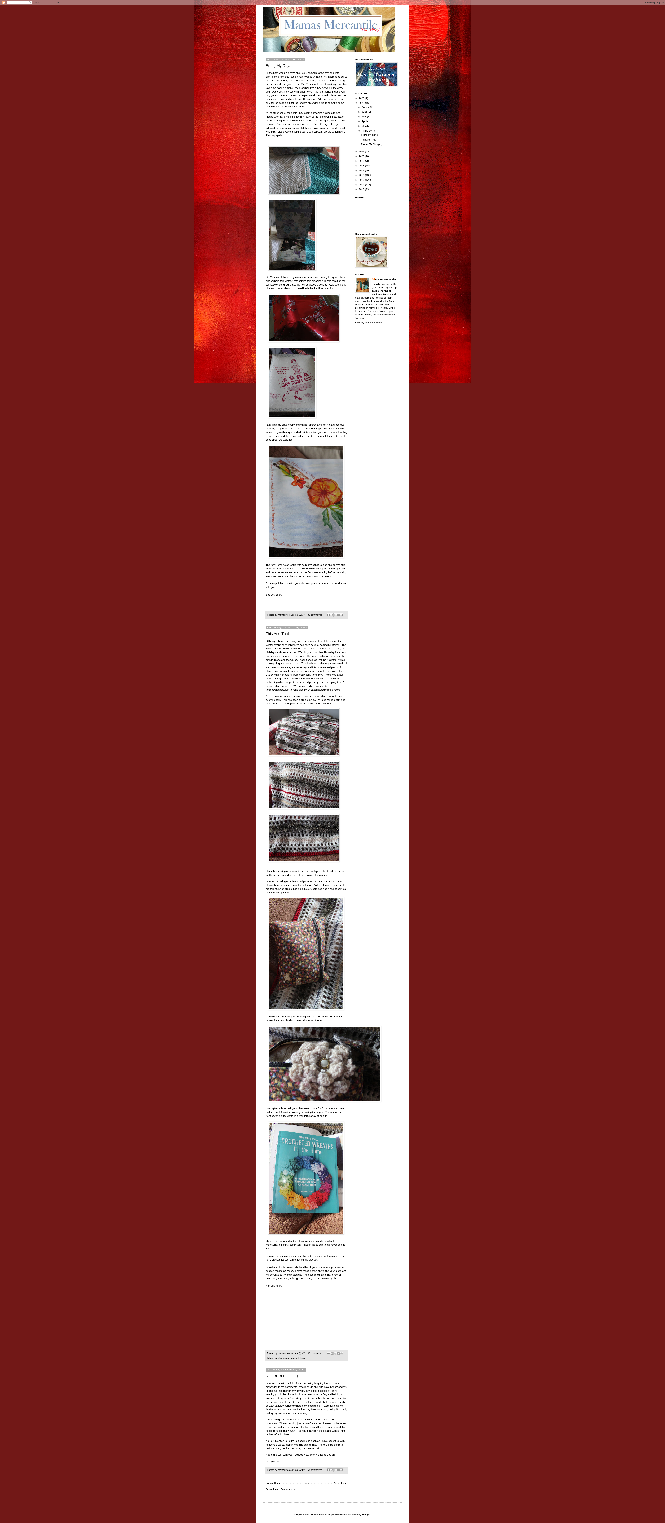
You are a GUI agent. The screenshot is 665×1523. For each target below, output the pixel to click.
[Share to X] (335, 615)
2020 (362, 156)
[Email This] (328, 615)
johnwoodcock (339, 1514)
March (365, 126)
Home (307, 1483)
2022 (362, 103)
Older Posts (340, 1483)
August (366, 107)
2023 (362, 98)
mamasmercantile (385, 279)
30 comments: (315, 615)
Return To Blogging (282, 1376)
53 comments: (315, 1470)
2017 (362, 170)
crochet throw (298, 1358)
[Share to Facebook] (338, 615)
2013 (362, 189)
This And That (277, 633)
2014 (362, 184)
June (365, 111)
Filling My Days (278, 65)
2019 (362, 161)
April (364, 121)
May (364, 116)
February (367, 130)
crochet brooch (282, 1358)
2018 (362, 165)
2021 (362, 151)
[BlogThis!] (332, 615)
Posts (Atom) (288, 1489)
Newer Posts (273, 1483)
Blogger (366, 1514)
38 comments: (315, 1353)
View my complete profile (368, 322)
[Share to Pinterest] (341, 615)
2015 (362, 179)
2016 (362, 175)
